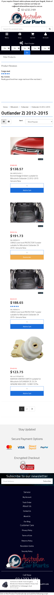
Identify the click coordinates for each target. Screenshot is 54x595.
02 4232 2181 (28, 10)
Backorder (27, 257)
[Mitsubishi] (40, 159)
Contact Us (27, 511)
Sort (21, 120)
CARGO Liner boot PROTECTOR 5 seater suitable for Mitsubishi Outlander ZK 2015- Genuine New (25, 245)
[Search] (50, 28)
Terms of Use (27, 535)
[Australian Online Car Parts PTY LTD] (27, 17)
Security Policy (27, 551)
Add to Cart (27, 190)
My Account (27, 497)
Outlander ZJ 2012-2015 (41, 107)
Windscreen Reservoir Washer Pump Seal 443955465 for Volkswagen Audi (24, 585)
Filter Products (9, 57)
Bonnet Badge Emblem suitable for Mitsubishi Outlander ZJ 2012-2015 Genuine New (24, 178)
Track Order (27, 502)
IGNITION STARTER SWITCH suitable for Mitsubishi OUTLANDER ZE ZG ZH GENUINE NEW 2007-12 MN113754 (25, 381)
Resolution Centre (27, 546)
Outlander (25, 107)
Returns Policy (27, 540)
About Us (27, 516)
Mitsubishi (14, 107)
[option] (27, 74)
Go (27, 52)
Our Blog (27, 521)
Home (5, 107)
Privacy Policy (27, 530)
